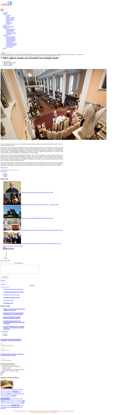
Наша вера (5, 27)
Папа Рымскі (9, 22)
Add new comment (7, 65)
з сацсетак (8, 34)
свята (2, 405)
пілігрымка (16, 402)
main (2, 389)
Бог (12, 389)
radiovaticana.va (4, 167)
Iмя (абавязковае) (19, 263)
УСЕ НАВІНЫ (4, 331)
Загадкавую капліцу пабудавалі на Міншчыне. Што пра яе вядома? (37, 218)
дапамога (19, 393)
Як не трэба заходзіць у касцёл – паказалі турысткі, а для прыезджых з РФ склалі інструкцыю (13, 328)
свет (22, 402)
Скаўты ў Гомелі (10, 19)
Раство (5, 391)
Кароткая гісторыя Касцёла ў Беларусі (10, 37)
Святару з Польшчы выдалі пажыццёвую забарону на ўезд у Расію (37, 192)
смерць (9, 405)
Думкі (7, 16)
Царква (8, 21)
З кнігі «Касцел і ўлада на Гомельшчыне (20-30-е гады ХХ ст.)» (11, 44)
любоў (21, 398)
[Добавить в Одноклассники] (8, 249)
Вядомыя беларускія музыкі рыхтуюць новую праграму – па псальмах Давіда (40, 204)
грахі (13, 393)
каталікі (5, 175)
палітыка (19, 400)
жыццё (2, 395)
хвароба (9, 407)
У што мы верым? (10, 29)
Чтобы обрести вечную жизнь (9, 365)
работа (19, 402)
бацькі (20, 391)
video (7, 389)
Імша (9, 389)
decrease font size (11, 245)
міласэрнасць (14, 400)
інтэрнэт (21, 407)
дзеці (23, 393)
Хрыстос (9, 391)
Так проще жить (6, 368)
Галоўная (5, 12)
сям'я (2, 407)
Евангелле (18, 389)
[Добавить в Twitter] (10, 249)
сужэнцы (21, 405)
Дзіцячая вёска (9, 20)
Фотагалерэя (9, 47)
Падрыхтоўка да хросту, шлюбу (10, 31)
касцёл (13, 395)
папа (23, 400)
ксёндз (14, 398)
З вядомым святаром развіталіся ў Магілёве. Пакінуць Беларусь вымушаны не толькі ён (14, 322)
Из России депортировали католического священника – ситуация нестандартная (11, 340)
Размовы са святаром (11, 33)
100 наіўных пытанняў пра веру (11, 297)
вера (5, 393)
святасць (6, 405)
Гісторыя (5, 35)
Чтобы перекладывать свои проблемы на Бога (13, 369)
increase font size (19, 245)
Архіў (4, 48)
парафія (2, 402)
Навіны (5, 13)
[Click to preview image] (53, 141)
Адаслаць (3, 284)
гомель (9, 393)
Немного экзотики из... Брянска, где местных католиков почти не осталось (12, 354)
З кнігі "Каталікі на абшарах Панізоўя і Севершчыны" (10, 40)
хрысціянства (15, 407)
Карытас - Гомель (10, 17)
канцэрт (9, 395)
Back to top (3, 408)
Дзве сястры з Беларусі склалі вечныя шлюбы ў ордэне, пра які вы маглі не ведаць (41, 243)
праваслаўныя (10, 402)
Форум (5, 25)
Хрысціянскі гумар (8, 303)
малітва (3, 400)
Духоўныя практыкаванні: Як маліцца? (13, 292)
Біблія (14, 389)
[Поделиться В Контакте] (13, 249)
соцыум (15, 404)
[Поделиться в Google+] (6, 249)
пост (5, 402)
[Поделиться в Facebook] (4, 249)
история (6, 395)
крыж (12, 398)
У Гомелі (8, 15)
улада (5, 407)
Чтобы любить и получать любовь (10, 370)
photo (4, 389)
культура (18, 398)
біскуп (2, 393)
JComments (31, 285)
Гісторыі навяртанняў (8, 26)
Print (4, 247)
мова (7, 400)
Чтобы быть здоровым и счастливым (11, 366)
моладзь (10, 400)
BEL (2, 10)
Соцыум (8, 24)
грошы (5, 173)
